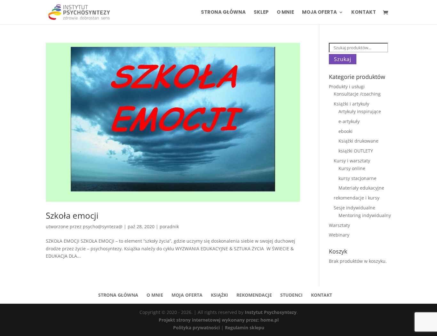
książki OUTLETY (355, 151)
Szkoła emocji (72, 215)
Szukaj (342, 59)
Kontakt (363, 12)
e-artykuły (349, 121)
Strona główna (223, 12)
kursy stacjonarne (357, 178)
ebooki (345, 131)
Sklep (261, 12)
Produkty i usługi (347, 86)
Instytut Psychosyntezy (271, 312)
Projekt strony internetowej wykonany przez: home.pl (219, 320)
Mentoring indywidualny (364, 215)
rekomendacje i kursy (356, 198)
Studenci (291, 295)
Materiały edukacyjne (361, 188)
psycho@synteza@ (103, 226)
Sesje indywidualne (354, 208)
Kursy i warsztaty (352, 161)
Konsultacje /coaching (357, 94)
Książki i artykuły (351, 104)
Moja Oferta (319, 12)
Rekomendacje (254, 295)
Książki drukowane (358, 141)
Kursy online (351, 168)
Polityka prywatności (197, 327)
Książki (219, 295)
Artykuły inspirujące (359, 111)
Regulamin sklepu (244, 327)
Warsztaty (339, 225)
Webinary (339, 235)
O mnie (285, 12)
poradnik (169, 226)
